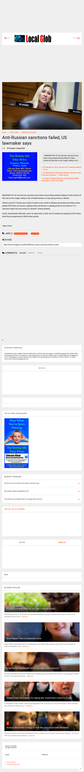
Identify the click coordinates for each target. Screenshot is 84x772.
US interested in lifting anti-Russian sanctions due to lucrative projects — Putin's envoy (61, 174)
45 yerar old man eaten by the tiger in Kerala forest (31, 608)
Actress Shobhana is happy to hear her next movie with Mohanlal (37, 727)
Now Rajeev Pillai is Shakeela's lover (24, 638)
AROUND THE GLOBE (29, 132)
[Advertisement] (42, 17)
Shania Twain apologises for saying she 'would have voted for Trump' (39, 698)
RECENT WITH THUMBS (14, 509)
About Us (45, 754)
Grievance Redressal (13, 764)
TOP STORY (14, 132)
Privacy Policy (11, 762)
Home (4, 132)
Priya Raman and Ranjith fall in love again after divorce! (33, 668)
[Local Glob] (34, 42)
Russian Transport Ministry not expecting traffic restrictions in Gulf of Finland (60, 179)
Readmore (24, 617)
